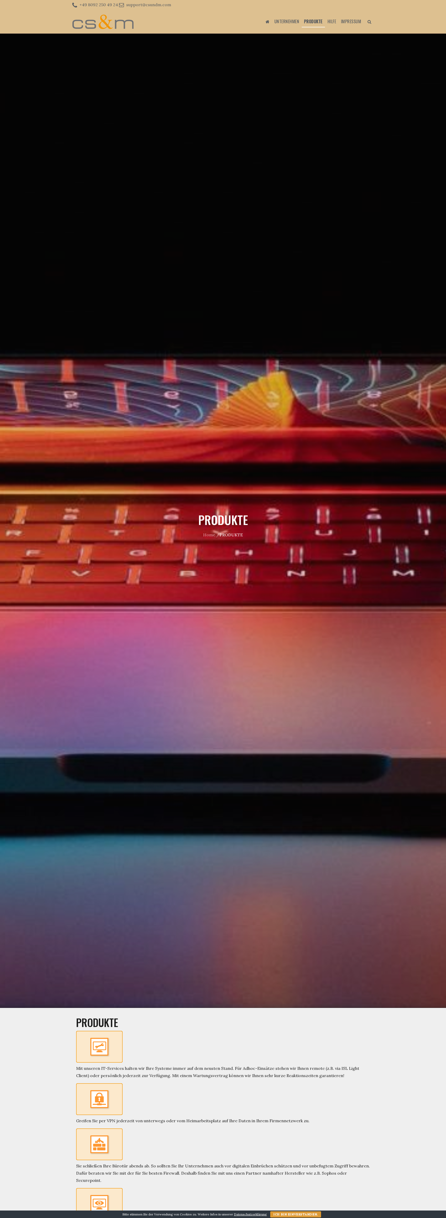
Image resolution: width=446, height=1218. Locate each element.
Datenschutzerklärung (250, 1214)
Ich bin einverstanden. (295, 1214)
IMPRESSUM (351, 21)
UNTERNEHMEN (286, 21)
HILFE (332, 21)
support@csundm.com (148, 4)
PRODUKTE (313, 21)
